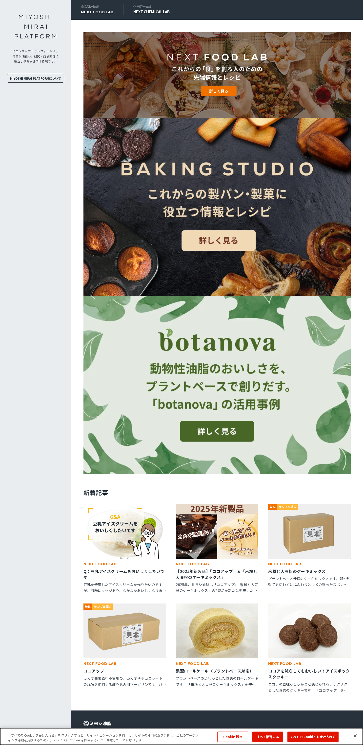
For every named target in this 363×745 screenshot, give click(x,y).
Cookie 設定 (232, 736)
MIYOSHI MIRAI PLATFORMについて (35, 78)
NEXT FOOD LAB (97, 12)
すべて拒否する (268, 736)
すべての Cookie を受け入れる (313, 736)
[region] (181, 736)
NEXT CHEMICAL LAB (151, 11)
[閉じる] (355, 735)
